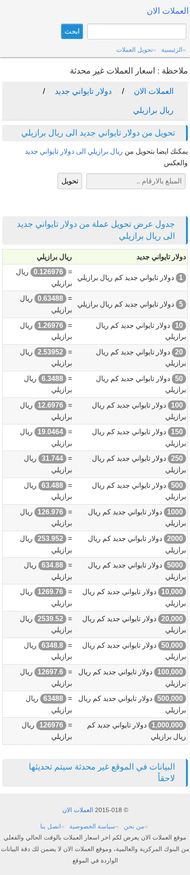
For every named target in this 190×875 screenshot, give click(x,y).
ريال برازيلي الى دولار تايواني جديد (74, 151)
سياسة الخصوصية (92, 826)
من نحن (134, 826)
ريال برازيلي (153, 110)
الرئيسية (171, 49)
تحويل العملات (134, 49)
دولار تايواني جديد (83, 91)
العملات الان (154, 91)
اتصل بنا (50, 826)
